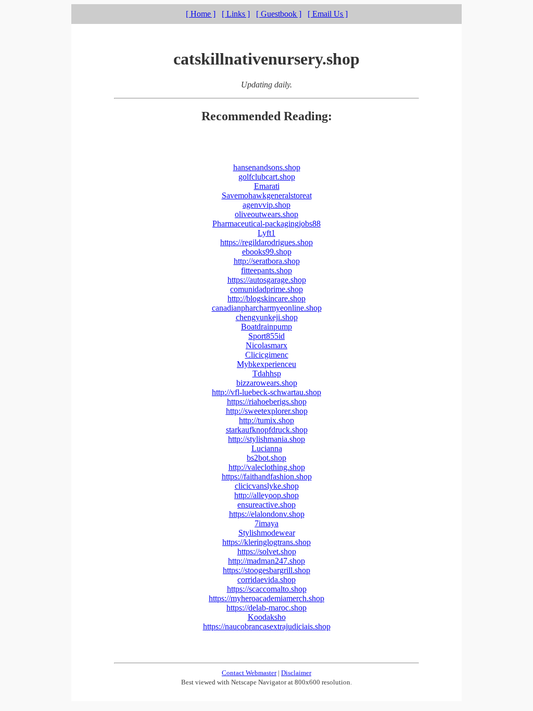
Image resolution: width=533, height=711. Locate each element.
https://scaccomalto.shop (267, 589)
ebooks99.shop (266, 251)
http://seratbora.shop (267, 261)
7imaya (266, 523)
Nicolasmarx (266, 345)
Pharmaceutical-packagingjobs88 (266, 223)
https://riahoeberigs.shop (267, 401)
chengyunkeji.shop (267, 317)
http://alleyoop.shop (266, 495)
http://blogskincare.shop (266, 298)
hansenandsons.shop (266, 167)
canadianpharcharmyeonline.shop (267, 307)
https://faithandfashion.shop (267, 476)
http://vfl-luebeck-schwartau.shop (266, 392)
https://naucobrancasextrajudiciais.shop (267, 626)
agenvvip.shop (266, 204)
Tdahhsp (266, 373)
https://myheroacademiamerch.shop (266, 598)
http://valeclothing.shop (267, 467)
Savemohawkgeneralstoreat (267, 195)
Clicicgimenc (266, 354)
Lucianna (266, 448)
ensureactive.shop (266, 504)
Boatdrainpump (266, 326)
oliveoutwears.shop (266, 214)
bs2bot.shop (266, 457)
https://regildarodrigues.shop (266, 242)
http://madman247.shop (266, 560)
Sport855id (266, 336)
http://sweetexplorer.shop (267, 411)
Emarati (267, 186)
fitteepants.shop (266, 270)
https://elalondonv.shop (266, 514)
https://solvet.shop (266, 551)
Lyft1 (266, 232)
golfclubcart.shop (266, 176)
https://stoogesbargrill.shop (266, 570)
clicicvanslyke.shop (267, 485)
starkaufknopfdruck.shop (267, 429)
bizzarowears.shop (266, 382)
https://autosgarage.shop (266, 279)
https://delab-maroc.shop (266, 607)
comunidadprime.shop (266, 289)
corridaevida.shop (266, 579)
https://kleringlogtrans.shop (266, 542)
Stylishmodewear (266, 532)
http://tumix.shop (266, 420)
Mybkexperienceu (266, 364)
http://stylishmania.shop (266, 439)
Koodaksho (267, 617)
